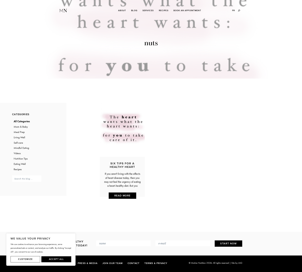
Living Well (19, 137)
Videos (17, 153)
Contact (134, 263)
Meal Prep (19, 132)
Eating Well (20, 164)
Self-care (18, 142)
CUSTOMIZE (25, 259)
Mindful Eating (21, 148)
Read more (122, 195)
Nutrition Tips (21, 158)
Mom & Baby (21, 126)
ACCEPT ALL (56, 259)
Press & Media (88, 263)
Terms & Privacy (156, 263)
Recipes (18, 169)
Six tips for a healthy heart (122, 165)
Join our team (112, 263)
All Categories (22, 121)
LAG (240, 262)
